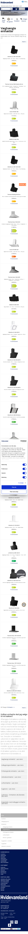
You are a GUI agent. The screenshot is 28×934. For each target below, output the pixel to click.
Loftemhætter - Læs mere (9, 783)
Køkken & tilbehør (4, 868)
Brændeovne (3, 871)
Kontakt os (3, 854)
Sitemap (2, 890)
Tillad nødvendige (14, 491)
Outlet (2, 874)
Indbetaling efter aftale (5, 879)
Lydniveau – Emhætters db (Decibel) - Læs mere (13, 795)
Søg (11, 9)
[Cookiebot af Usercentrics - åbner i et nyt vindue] (20, 441)
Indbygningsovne (5, 821)
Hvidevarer (3, 867)
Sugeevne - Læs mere (8, 789)
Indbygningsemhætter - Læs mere (12, 765)
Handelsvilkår (3, 861)
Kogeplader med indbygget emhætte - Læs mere (13, 802)
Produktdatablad (14, 65)
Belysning (3, 870)
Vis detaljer (21, 482)
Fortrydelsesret (4, 859)
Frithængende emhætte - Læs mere (12, 771)
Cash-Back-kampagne (5, 886)
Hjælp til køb (3, 855)
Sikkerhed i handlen (5, 880)
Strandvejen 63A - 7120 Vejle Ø (7, 910)
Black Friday (3, 884)
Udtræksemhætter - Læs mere (11, 777)
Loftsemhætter (6, 835)
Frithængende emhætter (8, 832)
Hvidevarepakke (4, 883)
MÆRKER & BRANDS (6, 846)
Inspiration (3, 887)
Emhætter (10, 707)
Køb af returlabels (4, 862)
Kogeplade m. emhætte (6, 841)
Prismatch (16, 21)
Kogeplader (3, 843)
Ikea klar (2, 888)
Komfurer (3, 818)
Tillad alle (14, 487)
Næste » (24, 41)
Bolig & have (3, 872)
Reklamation (3, 858)
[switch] (24, 469)
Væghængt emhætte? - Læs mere (12, 759)
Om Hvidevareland (5, 881)
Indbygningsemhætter (7, 827)
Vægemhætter (6, 829)
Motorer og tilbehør (7, 837)
